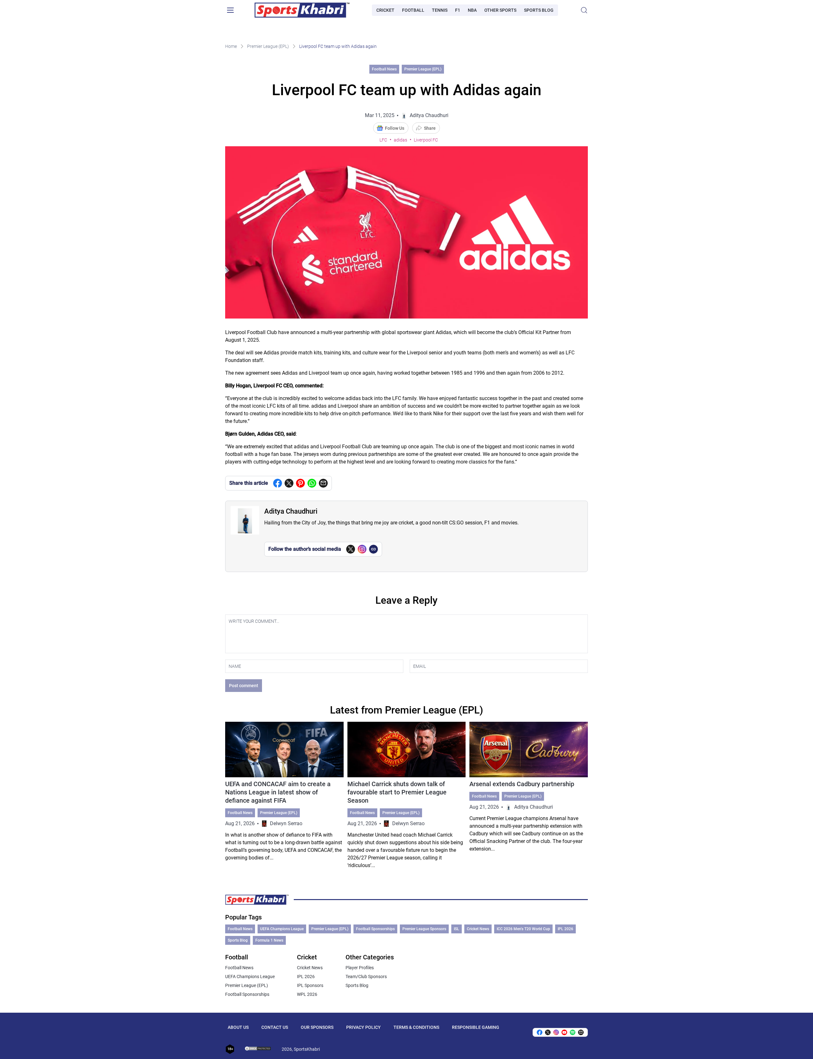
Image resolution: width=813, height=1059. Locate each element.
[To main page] (302, 10)
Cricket (385, 10)
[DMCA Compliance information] (258, 1049)
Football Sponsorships (375, 929)
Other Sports (500, 10)
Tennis (439, 10)
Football (413, 10)
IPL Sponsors (310, 985)
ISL (456, 929)
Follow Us (394, 128)
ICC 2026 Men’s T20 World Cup (523, 929)
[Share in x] (548, 1032)
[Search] (584, 10)
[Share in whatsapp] (311, 483)
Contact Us (274, 1027)
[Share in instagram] (556, 1032)
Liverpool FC (426, 139)
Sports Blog (539, 10)
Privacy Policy (363, 1027)
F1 (457, 10)
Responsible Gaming (475, 1027)
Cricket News (478, 929)
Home (231, 46)
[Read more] (284, 795)
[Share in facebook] (277, 483)
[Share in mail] (323, 483)
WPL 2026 (307, 994)
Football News (384, 69)
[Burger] (230, 10)
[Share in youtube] (564, 1032)
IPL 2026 (565, 929)
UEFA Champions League (282, 929)
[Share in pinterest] (300, 483)
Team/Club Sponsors (366, 976)
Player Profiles (360, 967)
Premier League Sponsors (424, 929)
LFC (383, 139)
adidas (400, 139)
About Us (238, 1027)
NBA (472, 10)
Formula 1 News (269, 940)
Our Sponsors (317, 1027)
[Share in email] (581, 1032)
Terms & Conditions (416, 1027)
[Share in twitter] (289, 483)
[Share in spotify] (572, 1032)
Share (430, 128)
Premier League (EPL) (268, 46)
